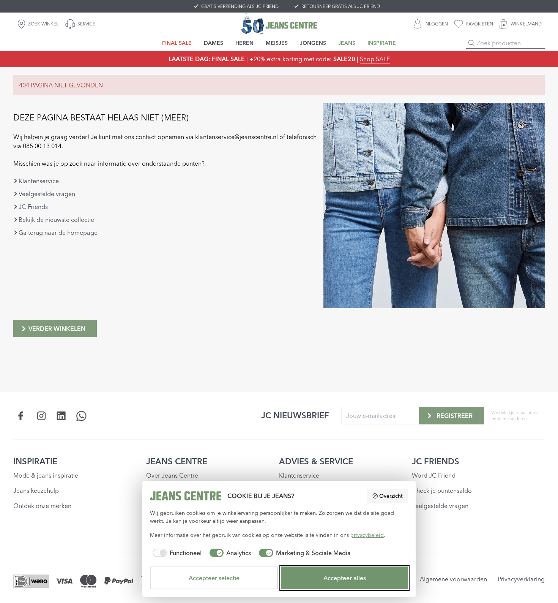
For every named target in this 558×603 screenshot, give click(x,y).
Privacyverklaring (521, 579)
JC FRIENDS (435, 461)
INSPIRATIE (35, 461)
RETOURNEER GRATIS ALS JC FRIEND (340, 6)
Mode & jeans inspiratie (45, 475)
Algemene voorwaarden (453, 579)
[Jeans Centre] (279, 24)
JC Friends (33, 206)
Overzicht (391, 495)
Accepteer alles (344, 578)
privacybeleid (367, 535)
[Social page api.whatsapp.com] (81, 416)
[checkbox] (176, 552)
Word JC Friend (434, 475)
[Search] (471, 43)
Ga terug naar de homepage (58, 232)
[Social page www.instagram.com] (41, 416)
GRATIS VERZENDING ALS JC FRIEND (240, 6)
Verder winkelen (56, 328)
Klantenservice (39, 181)
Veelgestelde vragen (47, 194)
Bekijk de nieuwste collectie (56, 219)
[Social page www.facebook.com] (21, 416)
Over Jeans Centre (172, 475)
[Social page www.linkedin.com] (61, 416)
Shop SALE (375, 59)
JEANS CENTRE (176, 461)
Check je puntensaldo (442, 490)
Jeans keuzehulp (36, 490)
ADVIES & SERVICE (316, 461)
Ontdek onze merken (42, 506)
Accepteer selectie (214, 578)
